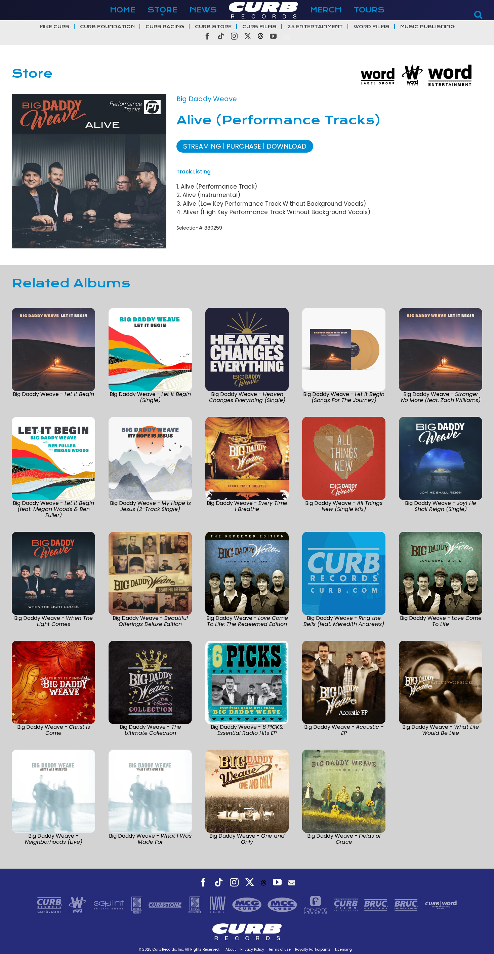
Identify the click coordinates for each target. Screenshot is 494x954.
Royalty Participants (313, 949)
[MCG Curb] (247, 904)
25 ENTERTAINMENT (315, 27)
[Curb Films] (347, 904)
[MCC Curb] (283, 904)
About (230, 949)
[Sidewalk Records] (138, 904)
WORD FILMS (371, 27)
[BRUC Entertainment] (407, 904)
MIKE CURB (54, 27)
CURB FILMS (259, 27)
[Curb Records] (50, 904)
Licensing (343, 949)
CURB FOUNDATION (107, 27)
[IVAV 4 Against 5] (218, 904)
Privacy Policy (252, 949)
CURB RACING (165, 27)
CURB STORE (213, 27)
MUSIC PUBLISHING (427, 27)
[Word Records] (78, 904)
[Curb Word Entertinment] (440, 904)
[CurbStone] (166, 904)
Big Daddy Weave (206, 99)
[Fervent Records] (316, 904)
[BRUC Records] (377, 904)
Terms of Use (280, 949)
